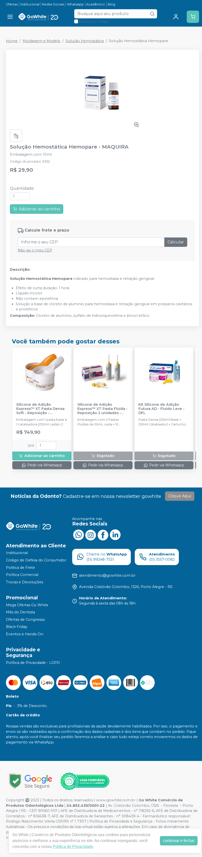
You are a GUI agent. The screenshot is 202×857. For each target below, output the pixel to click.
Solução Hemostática (85, 41)
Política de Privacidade (73, 846)
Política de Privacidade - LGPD (33, 662)
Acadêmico (95, 4)
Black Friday (16, 627)
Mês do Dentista (20, 612)
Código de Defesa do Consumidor (36, 560)
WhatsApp (75, 4)
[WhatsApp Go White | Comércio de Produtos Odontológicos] (78, 534)
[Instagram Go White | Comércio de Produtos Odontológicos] (90, 534)
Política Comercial (22, 574)
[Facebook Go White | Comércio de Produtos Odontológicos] (103, 534)
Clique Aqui (179, 496)
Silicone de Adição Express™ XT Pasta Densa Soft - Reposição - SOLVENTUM (40, 409)
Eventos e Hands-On (24, 634)
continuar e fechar (178, 841)
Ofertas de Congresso (25, 619)
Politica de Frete (20, 567)
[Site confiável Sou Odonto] (84, 781)
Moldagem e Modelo (41, 41)
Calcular (176, 242)
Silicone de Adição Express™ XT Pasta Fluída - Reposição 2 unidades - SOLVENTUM (102, 409)
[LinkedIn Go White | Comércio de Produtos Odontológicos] (115, 534)
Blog (111, 4)
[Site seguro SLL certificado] (30, 781)
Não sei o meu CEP (35, 250)
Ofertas (12, 4)
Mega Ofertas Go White (27, 605)
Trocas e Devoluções (24, 582)
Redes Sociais (53, 4)
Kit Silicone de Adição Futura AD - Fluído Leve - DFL (161, 409)
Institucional (29, 4)
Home (11, 41)
